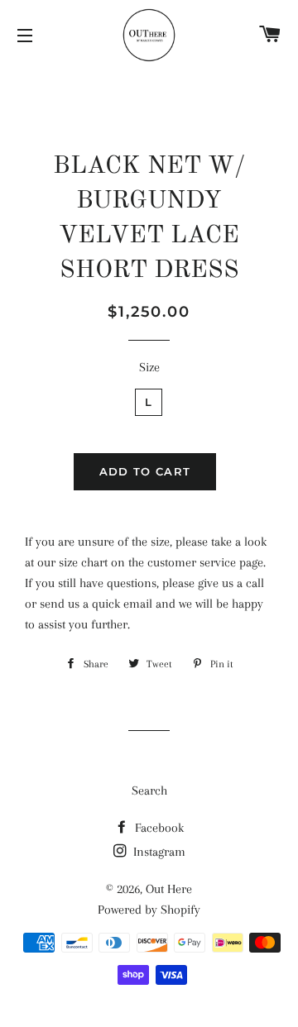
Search (149, 790)
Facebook (158, 827)
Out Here (169, 888)
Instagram (157, 851)
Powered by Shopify (149, 909)
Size (149, 367)
